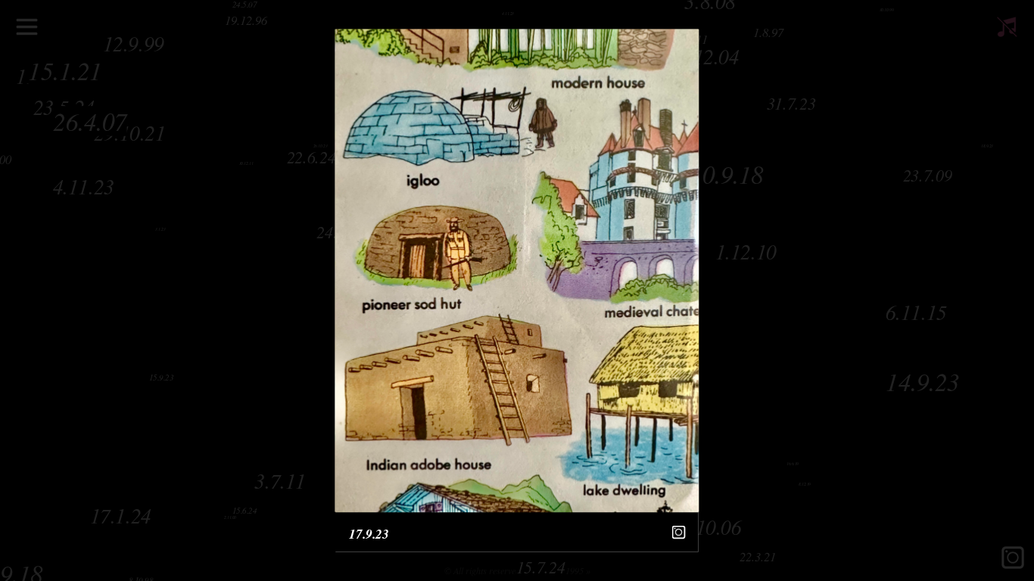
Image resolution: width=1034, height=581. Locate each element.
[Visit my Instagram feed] (678, 532)
